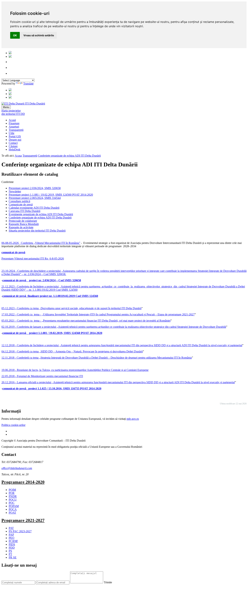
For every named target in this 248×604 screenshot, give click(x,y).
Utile (11, 133)
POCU (13, 499)
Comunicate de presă (21, 204)
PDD (12, 547)
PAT (11, 528)
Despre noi (15, 139)
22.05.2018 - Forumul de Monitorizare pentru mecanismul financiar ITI (42, 376)
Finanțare (14, 123)
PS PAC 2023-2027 (20, 531)
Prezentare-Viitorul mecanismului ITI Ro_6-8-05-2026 (32, 258)
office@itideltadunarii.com (16, 468)
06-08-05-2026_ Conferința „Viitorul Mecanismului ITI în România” (40, 242)
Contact (13, 142)
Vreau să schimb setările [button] (38, 35)
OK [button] (15, 35)
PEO (11, 537)
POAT (12, 512)
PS (10, 550)
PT (10, 554)
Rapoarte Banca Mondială (24, 224)
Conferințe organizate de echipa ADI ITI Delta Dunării (69, 155)
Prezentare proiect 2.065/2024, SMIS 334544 (35, 197)
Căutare (13, 146)
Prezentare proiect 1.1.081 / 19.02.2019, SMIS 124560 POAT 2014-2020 (51, 194)
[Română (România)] (10, 52)
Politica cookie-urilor (13, 425)
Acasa (18, 155)
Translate (28, 83)
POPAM (14, 506)
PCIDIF (13, 541)
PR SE (13, 557)
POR (12, 493)
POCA (13, 509)
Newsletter (15, 191)
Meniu (6, 107)
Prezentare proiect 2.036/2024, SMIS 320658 (35, 188)
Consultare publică (19, 201)
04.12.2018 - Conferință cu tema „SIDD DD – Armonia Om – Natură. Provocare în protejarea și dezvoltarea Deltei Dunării (72, 351)
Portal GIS (15, 136)
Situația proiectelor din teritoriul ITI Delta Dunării (37, 230)
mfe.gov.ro (133, 418)
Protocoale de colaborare (23, 220)
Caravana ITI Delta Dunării (24, 211)
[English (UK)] (10, 56)
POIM (12, 489)
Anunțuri (14, 126)
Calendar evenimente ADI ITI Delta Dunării (34, 207)
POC (12, 502)
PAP (11, 534)
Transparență (16, 129)
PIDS (12, 544)
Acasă (12, 120)
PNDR (13, 496)
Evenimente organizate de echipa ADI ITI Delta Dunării (41, 214)
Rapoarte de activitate (21, 227)
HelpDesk (14, 149)
